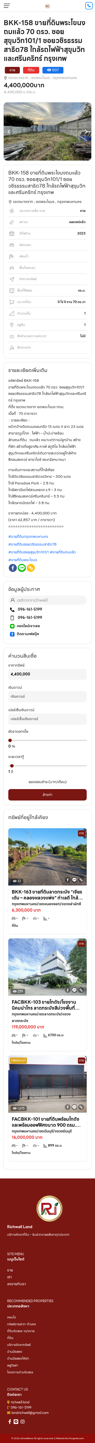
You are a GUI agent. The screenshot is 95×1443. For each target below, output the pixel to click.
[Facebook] (13, 568)
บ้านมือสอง (14, 1351)
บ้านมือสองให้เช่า (18, 1358)
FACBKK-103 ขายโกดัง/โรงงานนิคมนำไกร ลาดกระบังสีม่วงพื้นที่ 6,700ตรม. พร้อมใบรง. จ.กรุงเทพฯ (46, 1005)
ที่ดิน (10, 1337)
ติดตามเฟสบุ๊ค (28, 634)
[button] (9, 131)
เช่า (9, 1277)
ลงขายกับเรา (16, 1284)
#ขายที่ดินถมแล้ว (63, 552)
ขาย (10, 1270)
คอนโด (11, 1317)
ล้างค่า (47, 795)
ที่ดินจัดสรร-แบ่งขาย (21, 1331)
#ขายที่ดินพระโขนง (22, 560)
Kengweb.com (76, 1438)
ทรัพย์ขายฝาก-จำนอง (21, 1324)
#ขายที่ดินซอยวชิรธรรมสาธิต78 (32, 544)
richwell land (20, 1402)
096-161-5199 (29, 609)
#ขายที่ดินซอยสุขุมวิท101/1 (28, 552)
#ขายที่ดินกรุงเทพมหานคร (28, 536)
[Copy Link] (31, 568)
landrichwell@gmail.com (30, 1412)
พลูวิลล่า (12, 1365)
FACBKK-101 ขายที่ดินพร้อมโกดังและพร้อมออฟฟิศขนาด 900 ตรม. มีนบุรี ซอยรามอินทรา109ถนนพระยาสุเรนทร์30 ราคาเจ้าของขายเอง (45, 1122)
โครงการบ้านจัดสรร (20, 1372)
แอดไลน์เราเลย (28, 626)
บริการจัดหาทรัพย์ (19, 1344)
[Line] (22, 568)
